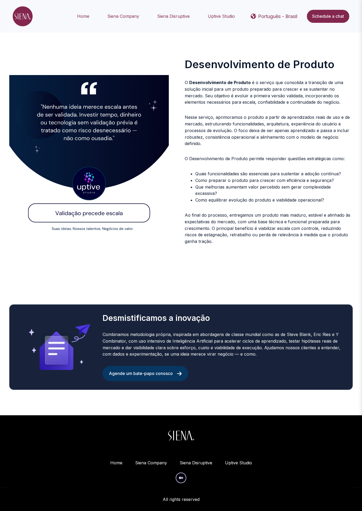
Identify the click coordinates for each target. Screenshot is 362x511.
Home (83, 16)
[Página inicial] (23, 16)
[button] (274, 16)
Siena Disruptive (173, 16)
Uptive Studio (221, 16)
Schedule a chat (328, 16)
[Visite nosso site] (181, 478)
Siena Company (123, 16)
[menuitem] (85, 16)
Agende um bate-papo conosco (141, 373)
